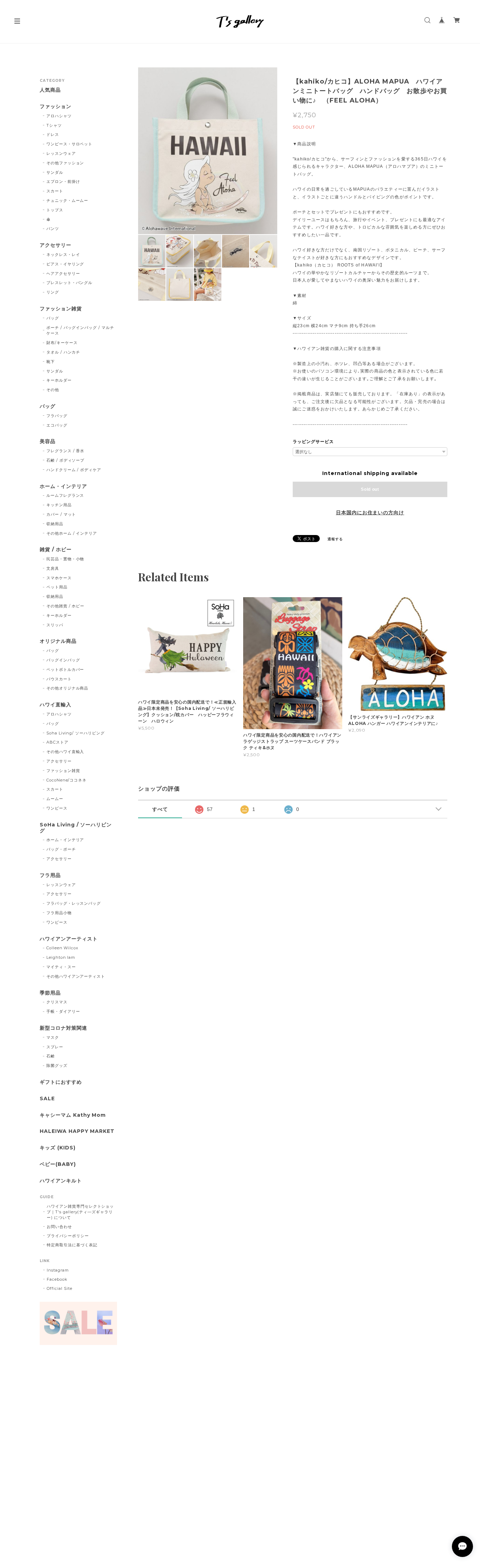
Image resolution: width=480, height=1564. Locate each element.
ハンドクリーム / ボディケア (73, 469)
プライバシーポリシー (68, 1235)
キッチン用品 (59, 504)
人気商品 (50, 90)
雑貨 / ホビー (56, 550)
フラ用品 (50, 875)
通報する (335, 539)
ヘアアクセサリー (63, 273)
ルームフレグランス (65, 495)
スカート (54, 191)
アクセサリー (55, 245)
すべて (160, 809)
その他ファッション (65, 162)
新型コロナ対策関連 (63, 1028)
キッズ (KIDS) (58, 1148)
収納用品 (54, 523)
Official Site (59, 1288)
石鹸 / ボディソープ (65, 460)
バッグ (52, 318)
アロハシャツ (59, 115)
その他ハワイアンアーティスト (75, 976)
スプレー (54, 1046)
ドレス (52, 134)
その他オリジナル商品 (67, 688)
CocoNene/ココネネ (66, 780)
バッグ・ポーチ (61, 849)
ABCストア (57, 742)
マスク (52, 1037)
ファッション (55, 107)
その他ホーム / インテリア (71, 533)
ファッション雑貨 (61, 309)
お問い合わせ (59, 1226)
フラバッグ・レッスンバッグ (73, 903)
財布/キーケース (62, 342)
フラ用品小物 (59, 912)
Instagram (58, 1270)
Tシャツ (54, 125)
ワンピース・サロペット (69, 143)
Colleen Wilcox (62, 947)
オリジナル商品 (58, 641)
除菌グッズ (56, 1065)
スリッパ (54, 624)
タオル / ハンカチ (63, 352)
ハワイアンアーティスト (69, 939)
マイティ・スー (61, 966)
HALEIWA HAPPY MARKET (77, 1131)
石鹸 (50, 1056)
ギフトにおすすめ (61, 1082)
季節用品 (50, 993)
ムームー (54, 798)
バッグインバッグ (63, 660)
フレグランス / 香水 (65, 450)
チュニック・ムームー (67, 200)
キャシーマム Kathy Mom (73, 1115)
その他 (52, 389)
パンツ (52, 228)
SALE (47, 1099)
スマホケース (59, 577)
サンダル (54, 172)
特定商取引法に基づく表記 (72, 1244)
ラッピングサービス (313, 441)
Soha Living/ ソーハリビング (75, 733)
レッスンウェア (61, 153)
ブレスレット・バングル (69, 282)
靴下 (50, 361)
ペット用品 (56, 587)
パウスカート (59, 679)
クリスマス (56, 1001)
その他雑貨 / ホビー (65, 605)
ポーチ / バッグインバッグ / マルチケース (80, 330)
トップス (54, 209)
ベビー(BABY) (58, 1164)
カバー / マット (61, 514)
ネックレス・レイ (63, 254)
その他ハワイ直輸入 (65, 751)
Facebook (57, 1279)
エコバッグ (56, 425)
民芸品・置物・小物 (65, 558)
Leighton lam (61, 957)
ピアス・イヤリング (65, 264)
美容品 (48, 441)
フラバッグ (56, 415)
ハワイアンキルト (61, 1181)
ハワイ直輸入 (55, 705)
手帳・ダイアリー (63, 1011)
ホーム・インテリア (63, 486)
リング (52, 292)
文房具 (52, 568)
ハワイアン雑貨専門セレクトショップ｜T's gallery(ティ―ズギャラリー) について (80, 1212)
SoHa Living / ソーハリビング (76, 828)
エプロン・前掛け (63, 181)
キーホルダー (59, 380)
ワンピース (56, 808)
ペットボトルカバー (65, 669)
